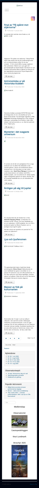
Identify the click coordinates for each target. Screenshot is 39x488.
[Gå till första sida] (6, 338)
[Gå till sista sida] (19, 338)
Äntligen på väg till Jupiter (17, 188)
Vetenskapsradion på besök (16, 375)
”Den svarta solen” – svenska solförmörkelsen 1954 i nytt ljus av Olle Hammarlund (19, 394)
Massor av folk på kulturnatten (13, 288)
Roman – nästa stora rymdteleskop (18, 391)
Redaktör (6, 348)
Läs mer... (10, 76)
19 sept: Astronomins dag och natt (18, 373)
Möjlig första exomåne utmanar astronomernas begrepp (17, 388)
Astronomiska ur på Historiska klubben (14, 82)
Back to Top (33, 484)
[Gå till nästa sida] (15, 338)
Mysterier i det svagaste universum (16, 133)
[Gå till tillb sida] (10, 338)
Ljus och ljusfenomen (15, 239)
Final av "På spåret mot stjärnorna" (16, 26)
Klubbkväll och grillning (14, 377)
